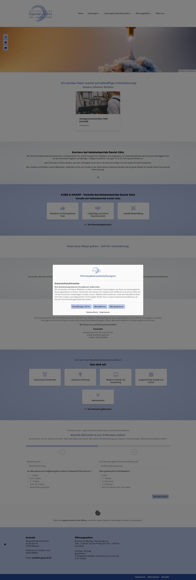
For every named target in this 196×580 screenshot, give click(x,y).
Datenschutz (92, 312)
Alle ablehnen (100, 306)
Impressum (104, 312)
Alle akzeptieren (117, 306)
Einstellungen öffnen (81, 306)
